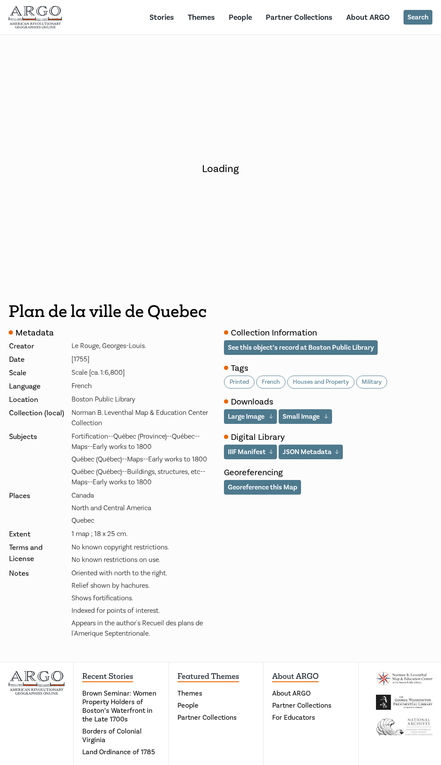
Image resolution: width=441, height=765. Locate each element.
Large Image (247, 416)
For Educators (293, 717)
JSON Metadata (307, 452)
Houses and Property (321, 382)
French (271, 382)
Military (372, 382)
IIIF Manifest (247, 452)
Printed (239, 382)
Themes (201, 17)
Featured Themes (208, 676)
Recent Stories (107, 676)
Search (418, 17)
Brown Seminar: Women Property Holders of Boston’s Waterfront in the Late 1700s (119, 706)
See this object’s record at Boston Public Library (301, 347)
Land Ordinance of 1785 (118, 752)
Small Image (302, 416)
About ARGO (368, 17)
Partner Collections (299, 17)
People (240, 17)
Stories (161, 17)
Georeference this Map (262, 487)
